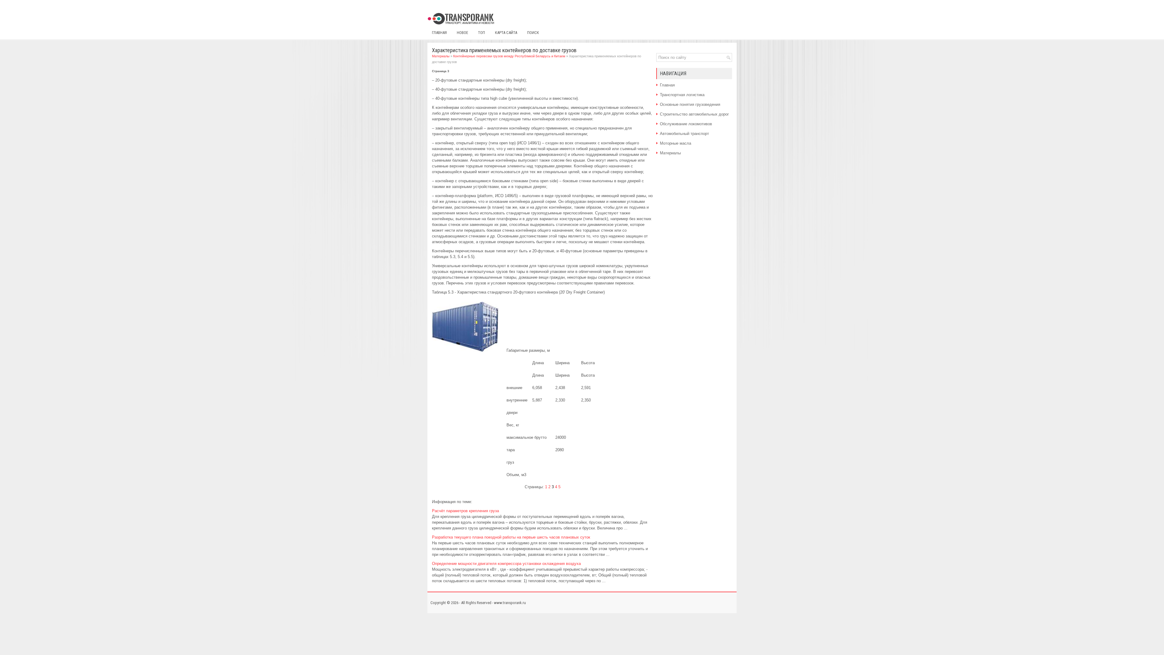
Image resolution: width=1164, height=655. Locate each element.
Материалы (441, 56)
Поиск (533, 32)
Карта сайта (506, 32)
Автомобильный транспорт (684, 133)
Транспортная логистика (682, 94)
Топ (481, 32)
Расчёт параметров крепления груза (465, 511)
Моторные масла (675, 143)
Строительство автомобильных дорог (694, 114)
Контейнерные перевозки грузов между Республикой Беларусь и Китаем (509, 56)
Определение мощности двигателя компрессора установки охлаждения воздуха (506, 563)
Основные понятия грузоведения (690, 104)
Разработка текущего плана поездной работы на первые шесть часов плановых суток (511, 537)
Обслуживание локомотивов (686, 124)
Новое (462, 32)
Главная (439, 32)
